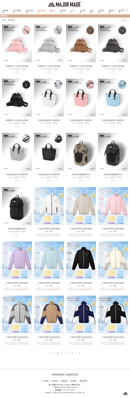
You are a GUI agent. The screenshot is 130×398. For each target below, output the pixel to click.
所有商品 (101, 11)
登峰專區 (5, 11)
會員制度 (111, 11)
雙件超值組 (41, 11)
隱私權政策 (83, 381)
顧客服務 (64, 381)
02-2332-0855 (69, 390)
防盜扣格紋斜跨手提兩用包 (49, 120)
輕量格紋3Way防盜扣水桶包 (17, 66)
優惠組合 (52, 11)
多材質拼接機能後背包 (81, 174)
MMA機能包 (17, 11)
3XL (59, 235)
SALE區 (72, 11)
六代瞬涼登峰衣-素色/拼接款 (49, 229)
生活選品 (82, 11)
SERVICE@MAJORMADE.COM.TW (69, 393)
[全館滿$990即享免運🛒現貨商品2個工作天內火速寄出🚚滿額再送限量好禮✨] (65, 16)
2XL (55, 235)
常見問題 (73, 381)
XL (52, 235)
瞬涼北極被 (29, 11)
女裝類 (92, 11)
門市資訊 (46, 381)
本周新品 (63, 11)
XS (38, 235)
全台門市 (121, 11)
